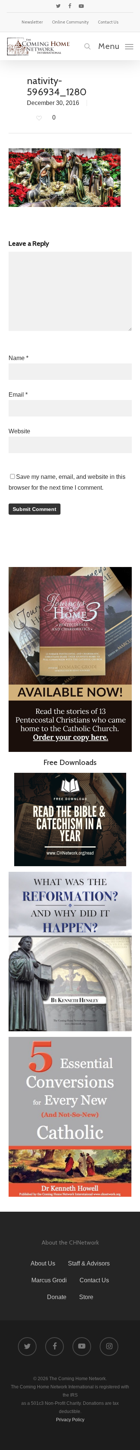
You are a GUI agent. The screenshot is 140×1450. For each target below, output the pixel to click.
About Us (43, 1263)
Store (86, 1297)
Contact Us (94, 1280)
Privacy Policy (70, 1419)
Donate (56, 1297)
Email (18, 394)
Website (19, 431)
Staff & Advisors (89, 1263)
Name (18, 358)
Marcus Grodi (49, 1280)
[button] (115, 46)
